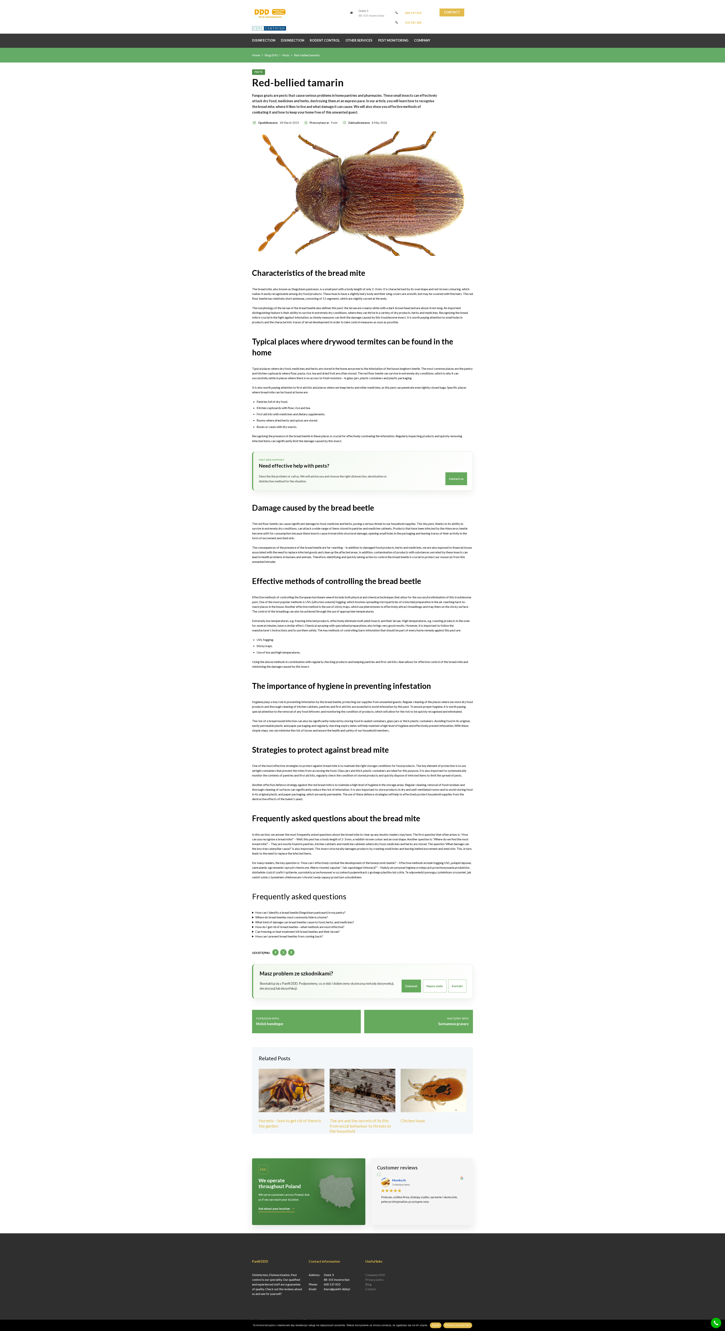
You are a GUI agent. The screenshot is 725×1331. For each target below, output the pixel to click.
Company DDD (375, 1275)
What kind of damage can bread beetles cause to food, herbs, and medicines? (304, 922)
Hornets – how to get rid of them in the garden (290, 1123)
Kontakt (457, 986)
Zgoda (435, 1325)
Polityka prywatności (457, 1325)
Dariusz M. (399, 1180)
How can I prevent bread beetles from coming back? (289, 936)
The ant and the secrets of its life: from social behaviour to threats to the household (360, 1125)
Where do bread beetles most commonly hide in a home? (291, 917)
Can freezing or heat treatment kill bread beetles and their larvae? (297, 931)
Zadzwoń (411, 986)
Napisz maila (435, 986)
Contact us (456, 478)
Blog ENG (271, 55)
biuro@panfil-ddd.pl (337, 1289)
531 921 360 (413, 22)
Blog (368, 1284)
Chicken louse (413, 1120)
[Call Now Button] (716, 1323)
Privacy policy (374, 1279)
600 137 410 (413, 13)
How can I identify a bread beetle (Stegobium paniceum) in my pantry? (300, 912)
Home (256, 55)
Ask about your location (274, 1208)
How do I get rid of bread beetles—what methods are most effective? (299, 927)
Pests (285, 55)
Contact (452, 12)
